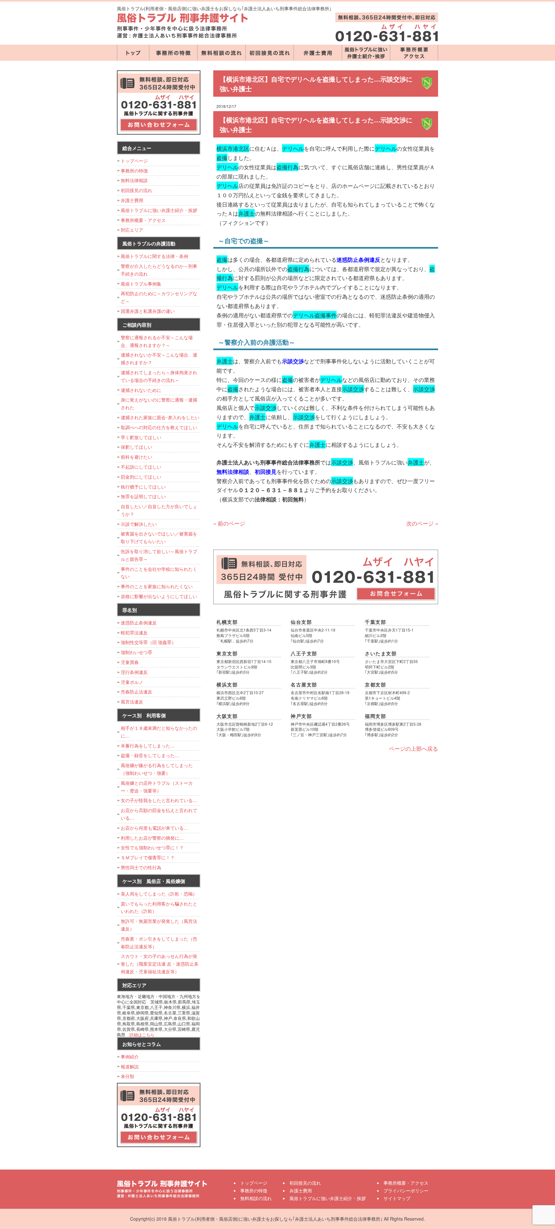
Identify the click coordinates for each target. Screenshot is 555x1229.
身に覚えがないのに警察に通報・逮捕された (159, 403)
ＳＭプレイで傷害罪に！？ (148, 857)
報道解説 (130, 1066)
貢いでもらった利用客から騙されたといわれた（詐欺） (159, 907)
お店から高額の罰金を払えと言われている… (159, 814)
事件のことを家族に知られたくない (157, 586)
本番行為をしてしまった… (148, 745)
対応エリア (132, 229)
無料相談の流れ (221, 53)
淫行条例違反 (134, 672)
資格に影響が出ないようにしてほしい (159, 596)
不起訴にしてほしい (141, 467)
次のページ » (422, 523)
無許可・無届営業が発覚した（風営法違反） (159, 925)
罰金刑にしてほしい (141, 476)
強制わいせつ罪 (136, 652)
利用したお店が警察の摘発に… (152, 838)
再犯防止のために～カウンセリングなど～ (159, 297)
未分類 (127, 1076)
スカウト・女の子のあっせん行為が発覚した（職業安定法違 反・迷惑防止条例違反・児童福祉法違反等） (159, 964)
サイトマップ (396, 1198)
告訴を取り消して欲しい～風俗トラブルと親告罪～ (159, 555)
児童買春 (130, 662)
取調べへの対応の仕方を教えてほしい (159, 427)
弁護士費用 (318, 53)
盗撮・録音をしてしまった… (150, 755)
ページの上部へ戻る (413, 748)
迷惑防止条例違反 (139, 622)
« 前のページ (229, 523)
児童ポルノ (132, 682)
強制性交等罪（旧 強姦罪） (148, 642)
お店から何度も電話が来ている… (154, 828)
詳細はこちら (141, 1034)
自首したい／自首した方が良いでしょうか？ (159, 510)
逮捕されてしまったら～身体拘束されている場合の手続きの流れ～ (159, 376)
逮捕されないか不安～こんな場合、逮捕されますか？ (159, 358)
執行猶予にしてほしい (143, 486)
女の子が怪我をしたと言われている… (159, 800)
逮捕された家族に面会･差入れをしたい (160, 417)
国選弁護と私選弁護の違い (148, 311)
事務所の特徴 (173, 53)
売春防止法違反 (136, 691)
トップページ (133, 53)
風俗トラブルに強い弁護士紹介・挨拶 (366, 53)
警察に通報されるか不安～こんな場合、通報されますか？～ (157, 341)
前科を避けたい (136, 457)
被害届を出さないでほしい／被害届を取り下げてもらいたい (159, 537)
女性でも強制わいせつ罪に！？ (152, 847)
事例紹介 (130, 1056)
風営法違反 (132, 701)
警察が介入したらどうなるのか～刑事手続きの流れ (159, 270)
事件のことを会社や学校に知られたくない (159, 573)
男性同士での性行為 (141, 867)
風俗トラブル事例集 (141, 283)
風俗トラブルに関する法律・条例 (154, 256)
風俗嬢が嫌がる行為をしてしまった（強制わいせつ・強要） (157, 769)
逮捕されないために (141, 390)
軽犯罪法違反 (134, 632)
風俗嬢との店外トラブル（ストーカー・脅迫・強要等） (157, 787)
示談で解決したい (139, 524)
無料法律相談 (134, 180)
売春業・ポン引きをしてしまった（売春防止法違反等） (159, 942)
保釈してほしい (136, 447)
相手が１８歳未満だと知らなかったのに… (159, 732)
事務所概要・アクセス (414, 53)
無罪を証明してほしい (143, 496)
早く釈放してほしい (141, 437)
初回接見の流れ (269, 53)
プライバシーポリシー (405, 1190)
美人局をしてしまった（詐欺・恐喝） (159, 893)
